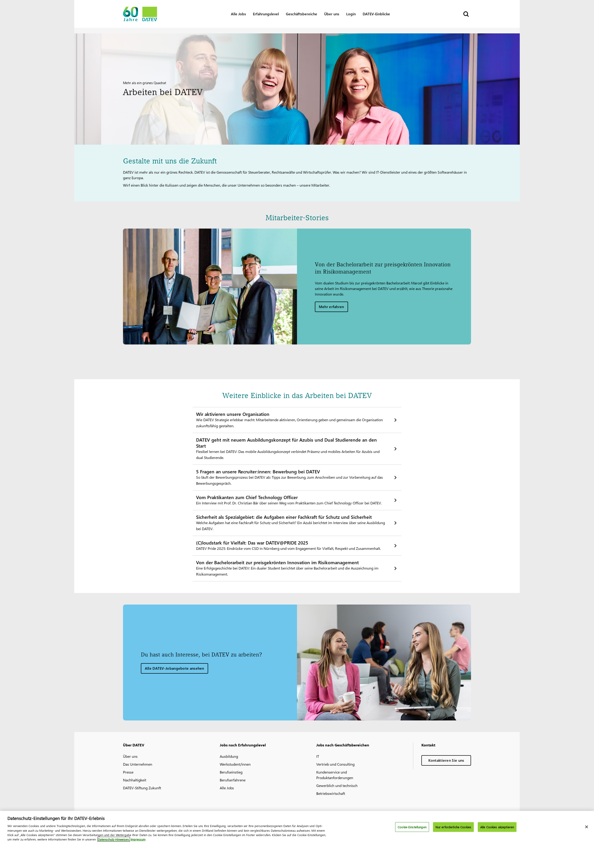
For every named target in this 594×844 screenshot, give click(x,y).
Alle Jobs (238, 13)
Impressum (138, 839)
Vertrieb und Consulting (335, 764)
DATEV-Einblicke (376, 13)
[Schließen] (586, 827)
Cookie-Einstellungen (412, 827)
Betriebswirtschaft (330, 793)
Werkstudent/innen (235, 764)
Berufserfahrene (232, 779)
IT (317, 756)
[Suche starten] (465, 14)
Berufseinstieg (231, 772)
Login (351, 13)
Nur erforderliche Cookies (453, 827)
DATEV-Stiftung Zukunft (142, 787)
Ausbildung (229, 756)
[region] (297, 827)
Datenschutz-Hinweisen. (113, 839)
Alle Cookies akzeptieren (497, 827)
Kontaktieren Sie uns (446, 760)
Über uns (331, 13)
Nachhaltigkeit (134, 779)
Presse (128, 772)
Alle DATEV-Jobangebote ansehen (174, 668)
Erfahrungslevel (266, 13)
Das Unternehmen (137, 764)
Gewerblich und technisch (337, 785)
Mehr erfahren (331, 306)
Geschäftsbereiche (301, 13)
